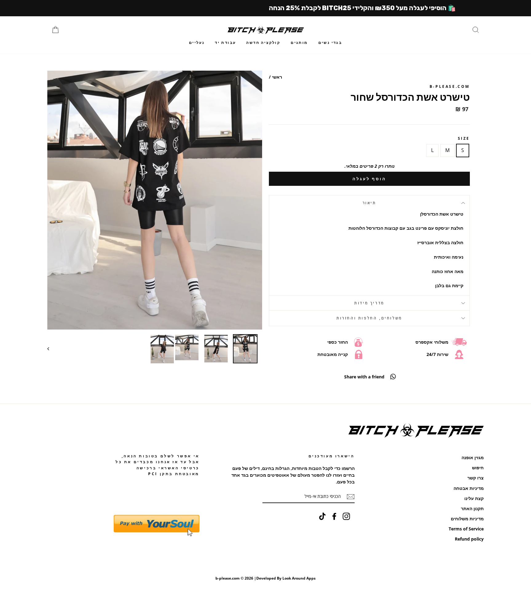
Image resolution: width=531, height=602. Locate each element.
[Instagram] (346, 516)
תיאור (369, 202)
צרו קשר (475, 478)
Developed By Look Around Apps (286, 578)
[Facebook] (334, 516)
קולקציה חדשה (263, 42)
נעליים (196, 42)
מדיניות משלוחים (467, 519)
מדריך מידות (369, 303)
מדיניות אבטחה (469, 488)
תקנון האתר (472, 508)
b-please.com (450, 86)
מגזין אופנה (473, 457)
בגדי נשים (330, 42)
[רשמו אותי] (351, 497)
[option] (154, 200)
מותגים (299, 42)
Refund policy (469, 539)
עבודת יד (225, 42)
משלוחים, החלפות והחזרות (369, 318)
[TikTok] (322, 516)
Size (464, 138)
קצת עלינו (474, 498)
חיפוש (478, 468)
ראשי (277, 77)
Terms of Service (466, 529)
